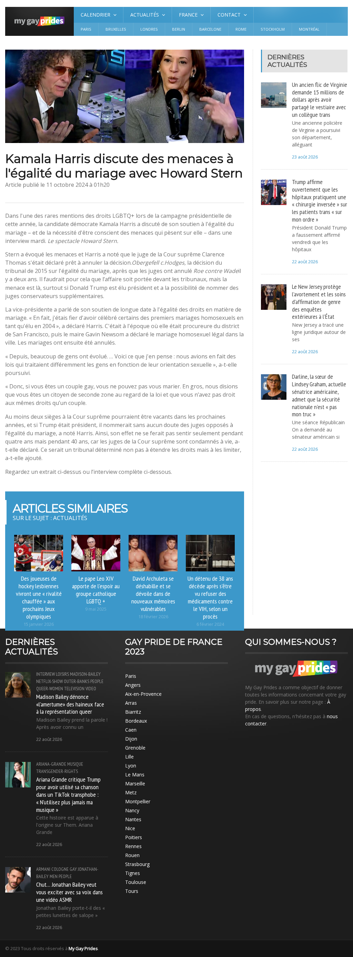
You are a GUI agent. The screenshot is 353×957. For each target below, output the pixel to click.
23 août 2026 (305, 157)
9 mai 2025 (96, 609)
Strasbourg (137, 864)
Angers (133, 685)
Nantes (133, 819)
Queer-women (49, 688)
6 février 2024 (210, 624)
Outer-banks (76, 681)
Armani (43, 869)
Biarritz (133, 712)
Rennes (133, 846)
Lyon (130, 765)
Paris (86, 29)
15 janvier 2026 (38, 624)
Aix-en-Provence (143, 694)
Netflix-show (49, 681)
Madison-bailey (85, 674)
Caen (131, 729)
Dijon (131, 738)
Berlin (178, 29)
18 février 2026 (153, 617)
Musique (75, 764)
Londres (149, 29)
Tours (131, 891)
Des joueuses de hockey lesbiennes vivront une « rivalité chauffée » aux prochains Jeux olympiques (39, 597)
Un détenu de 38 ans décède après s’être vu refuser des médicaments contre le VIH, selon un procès (210, 597)
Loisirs (62, 674)
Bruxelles (115, 29)
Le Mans (134, 774)
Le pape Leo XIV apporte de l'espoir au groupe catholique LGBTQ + (96, 589)
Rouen (132, 855)
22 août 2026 (305, 262)
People (96, 681)
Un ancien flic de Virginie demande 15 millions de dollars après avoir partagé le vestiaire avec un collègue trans (319, 99)
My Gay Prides (83, 948)
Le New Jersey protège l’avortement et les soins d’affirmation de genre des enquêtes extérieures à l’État (319, 301)
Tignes (132, 873)
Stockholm (273, 29)
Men (54, 876)
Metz (131, 792)
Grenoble (135, 747)
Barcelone (210, 29)
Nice (130, 828)
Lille (129, 756)
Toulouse (135, 882)
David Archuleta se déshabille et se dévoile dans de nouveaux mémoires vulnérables (153, 593)
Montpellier (137, 801)
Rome (240, 29)
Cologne (60, 869)
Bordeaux (136, 720)
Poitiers (133, 837)
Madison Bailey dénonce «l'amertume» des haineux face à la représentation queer (70, 704)
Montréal (309, 29)
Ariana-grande (51, 764)
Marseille (135, 783)
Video (90, 688)
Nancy (132, 810)
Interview (45, 674)
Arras (131, 703)
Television (74, 688)
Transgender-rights (57, 771)
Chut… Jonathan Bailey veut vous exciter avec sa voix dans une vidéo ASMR (69, 892)
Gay (73, 869)
